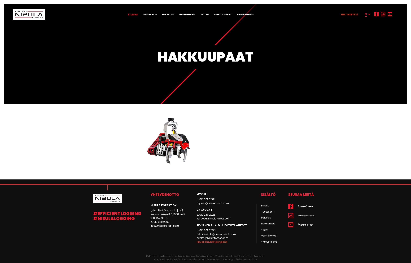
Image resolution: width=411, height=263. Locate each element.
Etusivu (133, 14)
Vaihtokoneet (222, 14)
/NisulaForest (305, 224)
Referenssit (187, 14)
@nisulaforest (306, 215)
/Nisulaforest (305, 206)
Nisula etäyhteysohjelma (212, 242)
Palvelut (168, 14)
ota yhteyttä (349, 14)
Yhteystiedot (245, 14)
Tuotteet (149, 14)
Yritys (204, 14)
